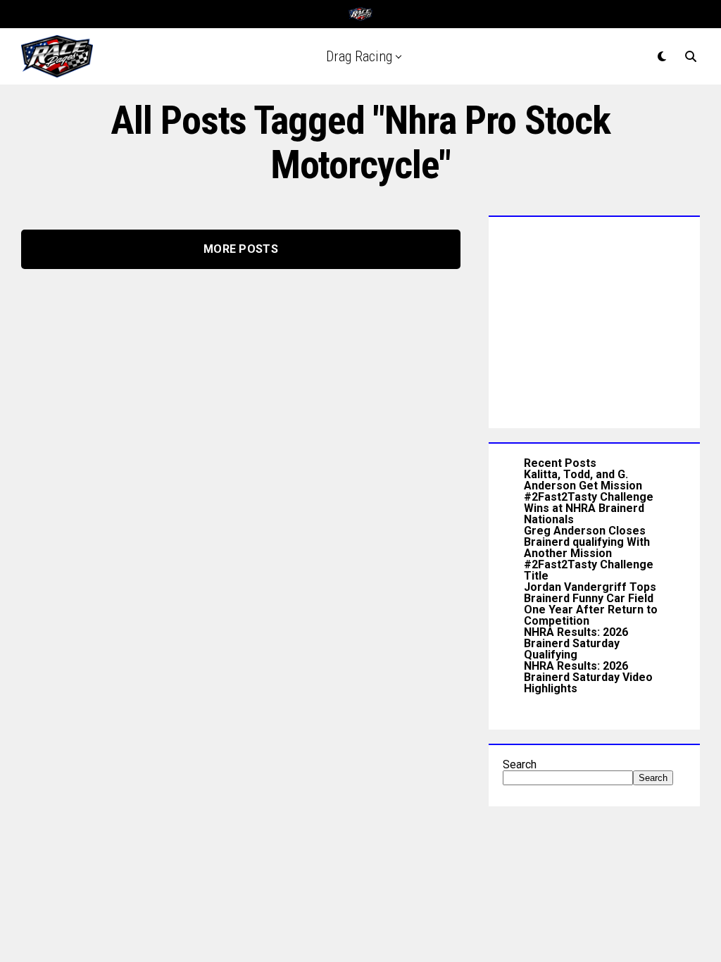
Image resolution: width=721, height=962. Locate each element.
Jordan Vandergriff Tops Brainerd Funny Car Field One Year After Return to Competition (591, 603)
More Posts (240, 249)
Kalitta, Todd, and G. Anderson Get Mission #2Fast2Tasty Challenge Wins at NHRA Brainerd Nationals (588, 497)
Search (520, 764)
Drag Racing (359, 56)
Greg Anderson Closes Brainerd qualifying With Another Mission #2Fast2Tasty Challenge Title (588, 553)
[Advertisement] (594, 319)
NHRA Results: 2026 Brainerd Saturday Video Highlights (588, 677)
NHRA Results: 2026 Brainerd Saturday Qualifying (576, 643)
